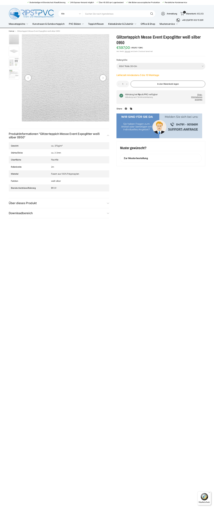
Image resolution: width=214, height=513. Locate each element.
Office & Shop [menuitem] (148, 23)
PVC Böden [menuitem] (75, 23)
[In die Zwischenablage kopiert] (131, 109)
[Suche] (151, 13)
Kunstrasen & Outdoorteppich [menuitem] (48, 23)
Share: (119, 109)
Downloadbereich (21, 213)
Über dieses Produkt (23, 203)
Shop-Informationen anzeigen (196, 97)
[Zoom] (103, 39)
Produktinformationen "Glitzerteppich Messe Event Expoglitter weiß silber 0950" (54, 135)
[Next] (103, 77)
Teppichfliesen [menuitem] (96, 23)
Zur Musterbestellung (136, 158)
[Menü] (209, 493)
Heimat (11, 31)
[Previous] (28, 77)
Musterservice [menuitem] (167, 23)
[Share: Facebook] (126, 109)
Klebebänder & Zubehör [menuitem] (120, 23)
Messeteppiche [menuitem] (17, 23)
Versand (127, 51)
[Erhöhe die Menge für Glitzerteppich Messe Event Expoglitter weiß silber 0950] (127, 84)
